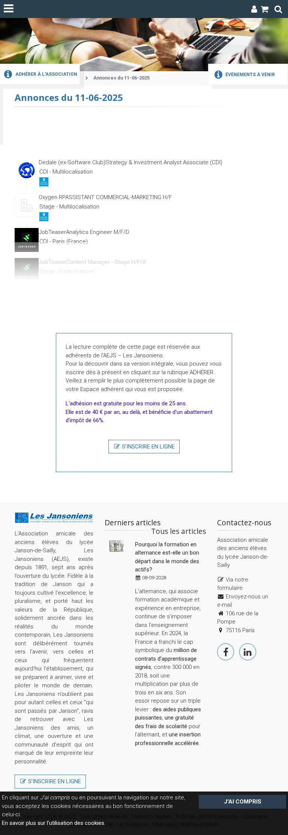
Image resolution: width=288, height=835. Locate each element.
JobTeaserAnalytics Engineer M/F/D (84, 232)
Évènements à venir (249, 74)
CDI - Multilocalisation (66, 171)
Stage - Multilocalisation (69, 206)
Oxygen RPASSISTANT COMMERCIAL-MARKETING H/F (105, 197)
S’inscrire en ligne (147, 446)
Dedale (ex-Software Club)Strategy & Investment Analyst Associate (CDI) (130, 162)
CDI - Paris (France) (63, 241)
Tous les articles (178, 531)
